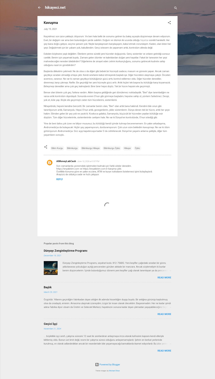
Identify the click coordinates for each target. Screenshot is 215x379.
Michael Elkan (114, 371)
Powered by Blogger (109, 364)
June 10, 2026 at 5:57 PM (88, 161)
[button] (169, 23)
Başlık (48, 287)
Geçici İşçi (50, 323)
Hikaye (127, 148)
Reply (59, 179)
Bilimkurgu (72, 148)
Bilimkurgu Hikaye (91, 148)
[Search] (176, 8)
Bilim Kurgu (57, 148)
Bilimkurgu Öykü (112, 148)
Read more (164, 277)
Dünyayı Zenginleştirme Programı (65, 250)
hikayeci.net (55, 7)
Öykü (137, 148)
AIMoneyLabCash (66, 161)
